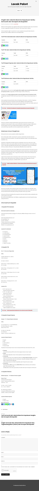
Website (3, 461)
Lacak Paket (19, 4)
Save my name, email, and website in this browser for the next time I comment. (18, 466)
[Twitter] (4, 404)
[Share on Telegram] (7, 45)
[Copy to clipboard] (2, 45)
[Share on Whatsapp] (4, 45)
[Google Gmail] (11, 404)
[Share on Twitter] (6, 45)
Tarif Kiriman (5, 409)
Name (2, 452)
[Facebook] (2, 404)
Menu (18, 10)
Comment (3, 437)
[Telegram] (9, 404)
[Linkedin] (13, 404)
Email (2, 456)
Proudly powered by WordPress (19, 485)
